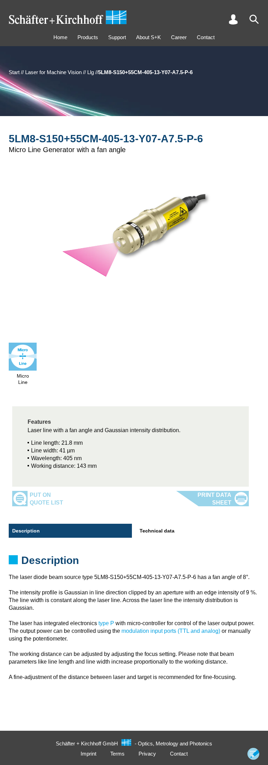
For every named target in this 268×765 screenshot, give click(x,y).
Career (179, 37)
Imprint (88, 754)
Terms (117, 754)
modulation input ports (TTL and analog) (170, 631)
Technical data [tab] (157, 531)
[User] (233, 19)
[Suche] (254, 19)
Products (87, 37)
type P (106, 623)
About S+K (148, 37)
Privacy (147, 754)
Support (117, 37)
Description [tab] (26, 531)
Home (60, 37)
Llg (90, 72)
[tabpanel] (134, 562)
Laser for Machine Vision (53, 72)
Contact (206, 37)
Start (14, 72)
